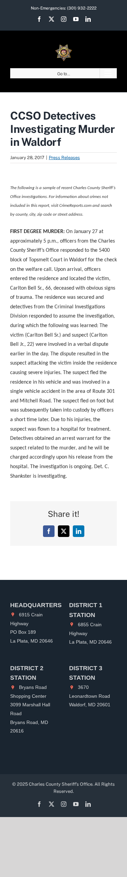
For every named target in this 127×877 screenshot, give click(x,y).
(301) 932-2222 (82, 8)
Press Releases (64, 157)
